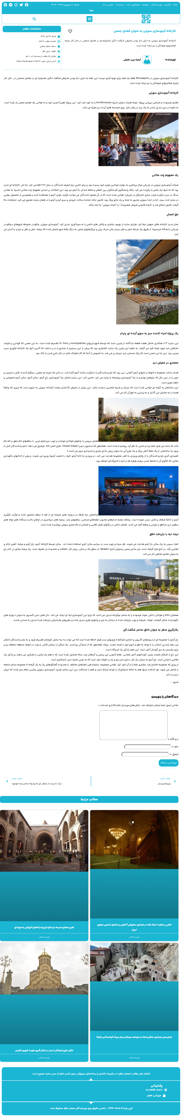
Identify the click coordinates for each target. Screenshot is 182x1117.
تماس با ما (108, 5)
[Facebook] (26, 5)
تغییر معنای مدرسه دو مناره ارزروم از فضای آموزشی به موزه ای (44, 928)
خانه (175, 5)
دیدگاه (173, 739)
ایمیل (173, 754)
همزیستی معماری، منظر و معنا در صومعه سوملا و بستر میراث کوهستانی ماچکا (134, 1037)
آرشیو (167, 5)
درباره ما (120, 5)
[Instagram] (16, 5)
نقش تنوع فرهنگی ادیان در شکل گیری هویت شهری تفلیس (44, 1051)
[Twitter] (21, 5)
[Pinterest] (5, 5)
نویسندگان (156, 5)
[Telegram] (10, 5)
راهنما (145, 5)
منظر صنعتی (45, 46)
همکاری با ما (133, 5)
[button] (89, 19)
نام (175, 747)
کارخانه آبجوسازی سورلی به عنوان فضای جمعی (145, 31)
